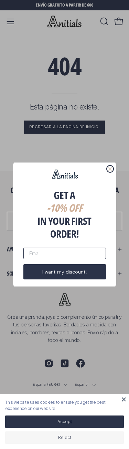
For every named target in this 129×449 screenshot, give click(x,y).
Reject (64, 437)
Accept (64, 421)
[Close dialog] (110, 168)
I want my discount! (64, 272)
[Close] (124, 399)
